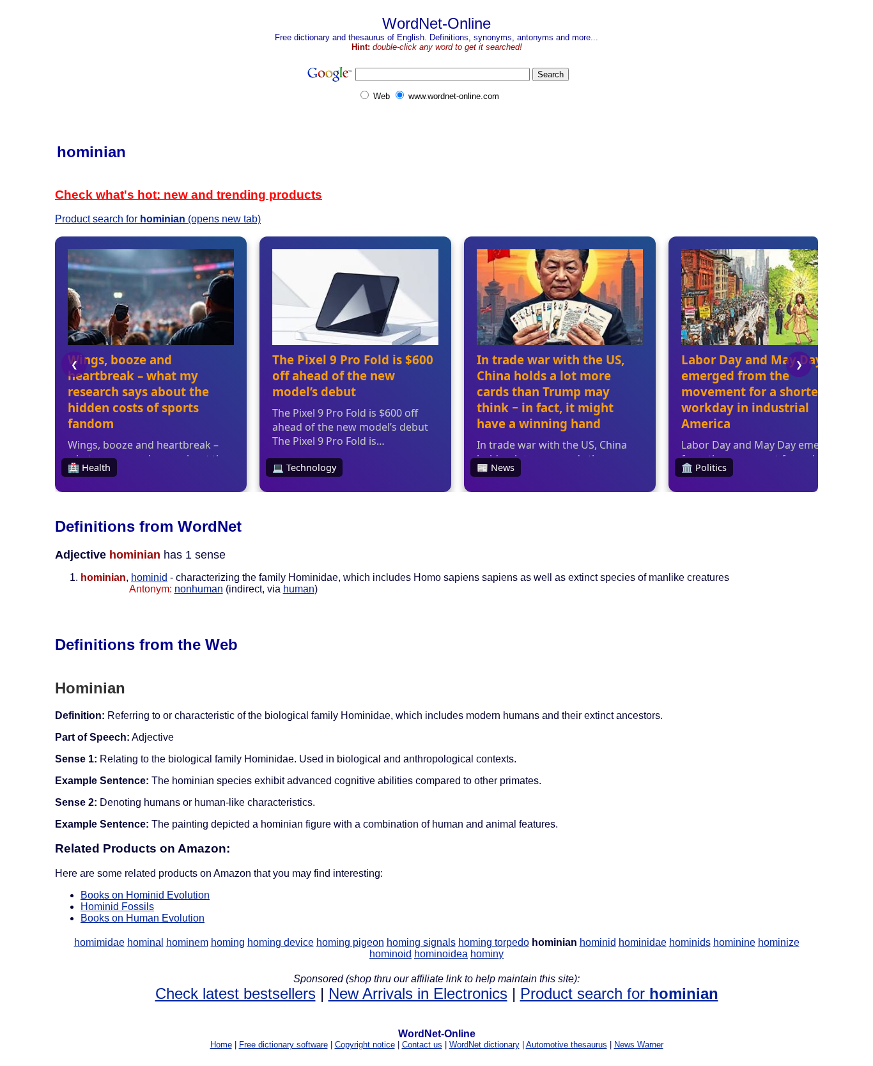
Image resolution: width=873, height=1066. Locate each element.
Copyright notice (365, 1044)
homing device (280, 942)
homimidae (99, 942)
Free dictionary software (283, 1044)
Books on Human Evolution (143, 918)
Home (221, 1044)
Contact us (422, 1044)
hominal (145, 942)
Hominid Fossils (117, 906)
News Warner (638, 1044)
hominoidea (441, 953)
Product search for (619, 993)
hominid (149, 577)
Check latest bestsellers (235, 993)
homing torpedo (493, 942)
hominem (187, 942)
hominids (690, 942)
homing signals (421, 942)
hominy (487, 953)
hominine (734, 942)
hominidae (643, 942)
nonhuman (198, 588)
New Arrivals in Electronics (417, 993)
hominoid (390, 953)
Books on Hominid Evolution (145, 895)
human (298, 588)
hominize (779, 942)
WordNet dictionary (484, 1044)
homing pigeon (350, 942)
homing (228, 942)
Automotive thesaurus (566, 1044)
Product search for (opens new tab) (158, 218)
